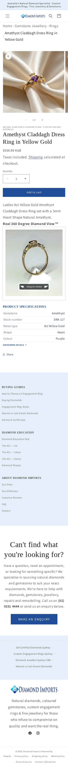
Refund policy (58, 756)
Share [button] (10, 354)
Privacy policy (22, 756)
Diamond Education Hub (15, 439)
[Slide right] (42, 120)
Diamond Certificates (13, 419)
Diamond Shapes (11, 465)
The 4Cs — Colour (11, 452)
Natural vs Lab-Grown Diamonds (20, 413)
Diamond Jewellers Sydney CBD (33, 660)
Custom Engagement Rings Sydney (33, 653)
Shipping (36, 157)
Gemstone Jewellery (31, 26)
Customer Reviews (12, 497)
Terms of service (24, 761)
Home (7, 26)
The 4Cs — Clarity (11, 458)
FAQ (4, 504)
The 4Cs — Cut (10, 445)
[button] (7, 16)
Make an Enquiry (34, 619)
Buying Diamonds (12, 400)
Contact (6, 510)
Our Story (7, 484)
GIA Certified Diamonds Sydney (33, 647)
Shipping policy (40, 756)
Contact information (45, 761)
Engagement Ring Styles (15, 406)
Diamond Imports (32, 751)
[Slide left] (26, 120)
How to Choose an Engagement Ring (22, 393)
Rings (53, 26)
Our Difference (10, 491)
